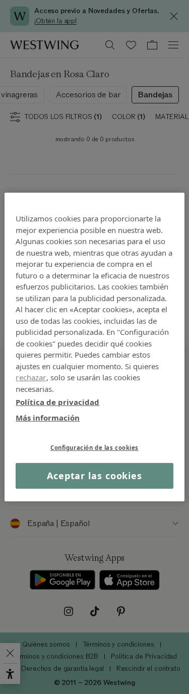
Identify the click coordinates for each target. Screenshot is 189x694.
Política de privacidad (57, 402)
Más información (48, 417)
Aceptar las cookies (94, 476)
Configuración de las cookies (94, 447)
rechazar (31, 377)
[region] (94, 347)
